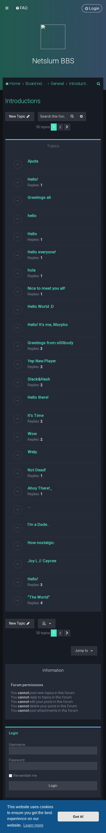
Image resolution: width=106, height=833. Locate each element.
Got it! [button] (78, 817)
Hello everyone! (42, 251)
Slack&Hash (39, 379)
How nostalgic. (41, 542)
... (29, 506)
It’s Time (36, 415)
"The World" (39, 597)
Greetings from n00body (50, 342)
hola (31, 270)
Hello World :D (41, 306)
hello (32, 215)
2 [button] (60, 127)
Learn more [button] (33, 825)
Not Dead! (37, 469)
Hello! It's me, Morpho (48, 324)
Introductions (23, 101)
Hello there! (38, 397)
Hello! (33, 179)
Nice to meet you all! (46, 288)
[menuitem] (21, 8)
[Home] (53, 37)
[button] (67, 127)
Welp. (33, 451)
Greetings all (39, 197)
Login (13, 733)
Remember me (25, 776)
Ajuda (33, 161)
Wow (32, 433)
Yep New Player (42, 360)
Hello (32, 233)
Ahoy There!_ (40, 488)
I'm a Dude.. (38, 524)
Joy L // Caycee (42, 560)
